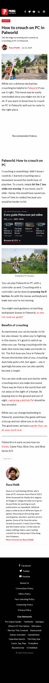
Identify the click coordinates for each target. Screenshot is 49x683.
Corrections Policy (24, 588)
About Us (24, 583)
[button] (44, 12)
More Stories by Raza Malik (20, 539)
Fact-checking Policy (24, 599)
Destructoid (35, 630)
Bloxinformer (18, 647)
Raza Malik (14, 47)
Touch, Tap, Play (18, 643)
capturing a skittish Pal (21, 400)
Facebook (26, 565)
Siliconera (36, 626)
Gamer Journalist (18, 634)
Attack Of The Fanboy (18, 626)
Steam (5, 446)
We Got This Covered (18, 630)
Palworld (32, 87)
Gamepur (39, 621)
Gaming (5, 21)
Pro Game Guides (13, 621)
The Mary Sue (33, 639)
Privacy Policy (24, 610)
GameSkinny (33, 634)
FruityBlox (33, 643)
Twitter (26, 571)
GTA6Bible (32, 647)
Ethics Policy (24, 593)
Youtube (26, 576)
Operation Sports (17, 639)
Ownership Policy (24, 604)
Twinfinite (28, 621)
